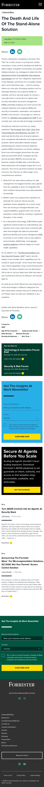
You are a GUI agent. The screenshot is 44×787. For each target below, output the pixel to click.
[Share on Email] (19, 51)
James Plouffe (7, 572)
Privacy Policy (21, 775)
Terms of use (8, 775)
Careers (4, 730)
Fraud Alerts (6, 739)
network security (22, 333)
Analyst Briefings (8, 714)
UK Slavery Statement (9, 745)
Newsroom (5, 718)
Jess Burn (8, 39)
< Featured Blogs (8, 12)
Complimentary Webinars (10, 721)
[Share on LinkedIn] (12, 51)
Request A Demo (22, 755)
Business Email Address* (11, 404)
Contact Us (5, 724)
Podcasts (5, 736)
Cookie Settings (35, 775)
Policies (4, 733)
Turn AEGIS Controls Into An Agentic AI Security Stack (22, 510)
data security (6, 333)
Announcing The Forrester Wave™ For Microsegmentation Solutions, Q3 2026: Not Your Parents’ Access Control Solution (23, 562)
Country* (6, 414)
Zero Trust (25, 336)
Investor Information (9, 727)
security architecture (9, 336)
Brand (4, 742)
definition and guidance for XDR (23, 118)
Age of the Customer (9, 331)
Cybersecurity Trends (30, 331)
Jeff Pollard (6, 516)
